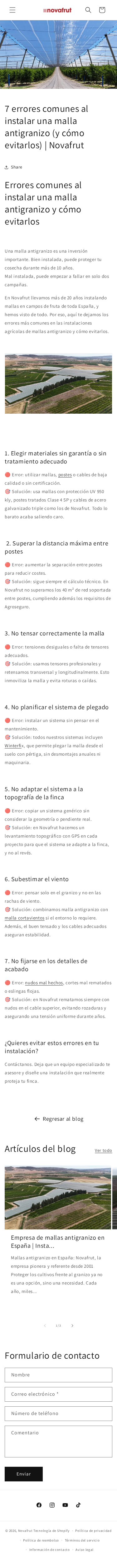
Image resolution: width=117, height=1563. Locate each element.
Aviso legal (85, 1549)
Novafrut (25, 1530)
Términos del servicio (82, 1540)
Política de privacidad (93, 1530)
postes (65, 474)
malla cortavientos (25, 918)
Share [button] (16, 167)
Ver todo (103, 1150)
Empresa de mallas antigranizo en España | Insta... (58, 1241)
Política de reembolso (41, 1540)
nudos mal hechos (44, 983)
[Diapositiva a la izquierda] (45, 1326)
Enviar (24, 1474)
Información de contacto (49, 1549)
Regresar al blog (63, 1118)
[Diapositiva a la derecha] (72, 1326)
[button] (12, 10)
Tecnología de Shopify (51, 1530)
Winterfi (13, 745)
